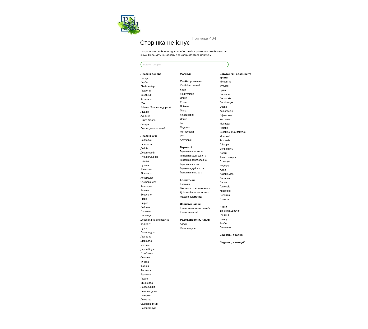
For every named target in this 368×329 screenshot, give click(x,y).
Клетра (144, 261)
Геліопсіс (225, 186)
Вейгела (145, 207)
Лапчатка (145, 236)
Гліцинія (224, 215)
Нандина (145, 295)
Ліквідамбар (147, 86)
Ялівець (184, 106)
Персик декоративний (152, 128)
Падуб (144, 278)
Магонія (145, 245)
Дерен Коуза (147, 249)
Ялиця (183, 97)
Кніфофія (225, 190)
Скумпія (145, 257)
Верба (144, 82)
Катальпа (145, 99)
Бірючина (145, 173)
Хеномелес (147, 177)
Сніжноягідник (148, 291)
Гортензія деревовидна (193, 159)
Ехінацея (225, 161)
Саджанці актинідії (232, 242)
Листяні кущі (149, 135)
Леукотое (145, 299)
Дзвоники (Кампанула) (233, 131)
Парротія (145, 90)
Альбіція (145, 116)
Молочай (225, 136)
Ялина (183, 119)
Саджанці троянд (231, 234)
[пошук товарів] (226, 64)
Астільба (225, 140)
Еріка (223, 90)
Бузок (143, 228)
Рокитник (145, 211)
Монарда (225, 123)
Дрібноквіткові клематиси (194, 192)
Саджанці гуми (149, 303)
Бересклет (146, 194)
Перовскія (225, 98)
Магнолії (185, 73)
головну (170, 54)
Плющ (223, 219)
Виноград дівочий (230, 210)
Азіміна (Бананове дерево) (155, 107)
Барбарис (146, 140)
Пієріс (143, 198)
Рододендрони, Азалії (195, 219)
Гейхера (224, 144)
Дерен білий (147, 152)
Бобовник (145, 94)
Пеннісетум (226, 102)
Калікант (145, 224)
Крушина (145, 274)
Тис (182, 123)
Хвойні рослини (191, 81)
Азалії (183, 224)
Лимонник (225, 227)
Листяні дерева (150, 73)
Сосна (183, 102)
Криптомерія (187, 93)
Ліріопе (224, 127)
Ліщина (144, 111)
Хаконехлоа (226, 173)
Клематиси (187, 179)
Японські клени (190, 203)
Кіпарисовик (187, 114)
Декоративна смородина (154, 219)
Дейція (144, 148)
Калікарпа (146, 186)
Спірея (144, 203)
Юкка (223, 169)
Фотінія (144, 266)
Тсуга (183, 110)
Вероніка (225, 195)
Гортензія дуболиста (192, 168)
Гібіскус (145, 161)
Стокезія (224, 199)
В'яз (142, 103)
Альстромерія (228, 157)
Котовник (225, 119)
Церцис (144, 78)
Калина (144, 190)
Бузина (144, 165)
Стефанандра (148, 182)
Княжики (185, 184)
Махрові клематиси (191, 196)
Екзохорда (146, 282)
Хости (223, 153)
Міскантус (225, 81)
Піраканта (146, 144)
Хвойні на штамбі (190, 85)
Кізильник (146, 169)
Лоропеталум (148, 308)
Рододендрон (188, 228)
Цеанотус (146, 215)
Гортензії (186, 147)
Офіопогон (226, 115)
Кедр (183, 89)
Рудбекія (225, 165)
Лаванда (225, 94)
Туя (182, 135)
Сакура (144, 124)
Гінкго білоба (147, 120)
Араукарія (185, 140)
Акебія (223, 223)
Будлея (224, 85)
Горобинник (147, 253)
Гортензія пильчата (191, 172)
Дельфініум (226, 148)
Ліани (223, 206)
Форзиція (145, 270)
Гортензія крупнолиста (193, 155)
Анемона (225, 178)
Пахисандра (147, 232)
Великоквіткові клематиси (195, 188)
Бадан (223, 182)
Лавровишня (147, 286)
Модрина (185, 127)
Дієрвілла (146, 240)
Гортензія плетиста (191, 164)
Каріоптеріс (226, 111)
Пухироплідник (149, 156)
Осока (223, 106)
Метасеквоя (187, 131)
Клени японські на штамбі (195, 208)
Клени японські (189, 212)
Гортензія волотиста (191, 151)
